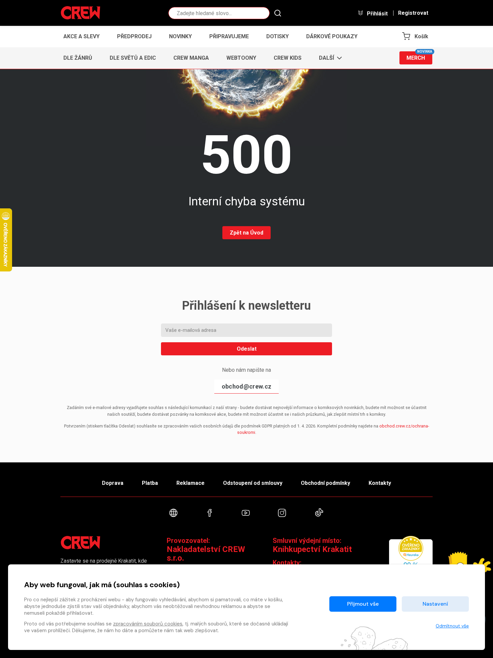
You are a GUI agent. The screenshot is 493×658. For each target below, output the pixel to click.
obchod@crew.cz (246, 386)
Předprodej (134, 36)
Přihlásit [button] (377, 13)
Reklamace (190, 483)
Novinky (180, 36)
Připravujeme (229, 36)
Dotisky (277, 36)
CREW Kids (288, 58)
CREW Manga (191, 58)
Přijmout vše (363, 603)
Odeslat (247, 349)
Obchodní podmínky (325, 483)
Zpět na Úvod (246, 233)
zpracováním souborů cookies (147, 623)
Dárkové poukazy (332, 36)
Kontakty (380, 483)
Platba (150, 483)
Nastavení (435, 603)
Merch (419, 56)
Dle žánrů (77, 58)
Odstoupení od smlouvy (252, 483)
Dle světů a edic (133, 58)
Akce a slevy (81, 36)
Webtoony (241, 58)
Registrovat (413, 13)
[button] (328, 58)
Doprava (112, 483)
